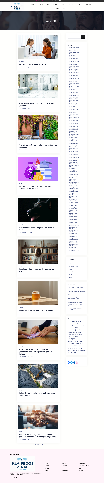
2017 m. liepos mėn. (73, 208)
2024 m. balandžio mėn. (74, 87)
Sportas (70, 274)
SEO (68, 343)
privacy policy (82, 463)
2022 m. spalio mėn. (73, 114)
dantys (73, 324)
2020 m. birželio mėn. (73, 154)
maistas (69, 334)
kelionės (83, 330)
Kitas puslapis (41, 444)
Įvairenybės (21, 61)
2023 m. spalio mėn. (73, 97)
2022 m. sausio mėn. (73, 126)
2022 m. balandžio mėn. (74, 123)
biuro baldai (69, 324)
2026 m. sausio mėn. (73, 58)
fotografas (73, 327)
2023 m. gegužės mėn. (74, 103)
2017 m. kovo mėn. (73, 214)
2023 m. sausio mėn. (73, 109)
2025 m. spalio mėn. (73, 63)
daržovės (70, 326)
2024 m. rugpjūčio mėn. (74, 83)
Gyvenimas (21, 307)
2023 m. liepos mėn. (73, 100)
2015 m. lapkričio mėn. (74, 239)
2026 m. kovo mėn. (73, 55)
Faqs (80, 468)
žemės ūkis (70, 352)
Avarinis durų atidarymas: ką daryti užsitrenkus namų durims (38, 146)
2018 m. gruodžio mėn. (74, 182)
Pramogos (71, 271)
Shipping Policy (65, 470)
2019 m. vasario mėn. (73, 179)
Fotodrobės (69, 327)
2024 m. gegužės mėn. (74, 86)
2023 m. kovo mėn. (73, 106)
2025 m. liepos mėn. (73, 67)
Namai (20, 100)
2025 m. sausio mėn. (73, 75)
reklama (73, 341)
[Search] (83, 37)
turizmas (70, 350)
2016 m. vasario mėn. (73, 235)
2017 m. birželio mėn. (73, 210)
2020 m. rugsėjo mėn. (73, 149)
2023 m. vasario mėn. (73, 108)
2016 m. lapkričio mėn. (74, 221)
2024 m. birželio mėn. (73, 84)
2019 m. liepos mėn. (73, 171)
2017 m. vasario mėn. (73, 216)
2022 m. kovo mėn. (73, 125)
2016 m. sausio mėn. (73, 236)
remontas (80, 341)
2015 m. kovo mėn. (73, 252)
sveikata (76, 346)
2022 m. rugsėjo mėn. (73, 115)
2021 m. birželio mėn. (73, 137)
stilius (69, 346)
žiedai (75, 352)
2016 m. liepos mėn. (73, 227)
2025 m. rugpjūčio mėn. (74, 66)
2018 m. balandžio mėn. (74, 194)
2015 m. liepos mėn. (73, 245)
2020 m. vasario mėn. (73, 160)
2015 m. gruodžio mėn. (74, 238)
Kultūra (70, 268)
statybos (80, 343)
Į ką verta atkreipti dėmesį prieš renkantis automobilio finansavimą (35, 187)
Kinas (70, 265)
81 (35, 444)
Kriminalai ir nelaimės (73, 266)
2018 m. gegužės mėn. (73, 193)
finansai (82, 326)
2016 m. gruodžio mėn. (74, 219)
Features (47, 470)
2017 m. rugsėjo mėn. (73, 205)
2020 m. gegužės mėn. (74, 156)
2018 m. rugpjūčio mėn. (74, 188)
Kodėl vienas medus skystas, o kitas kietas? (36, 310)
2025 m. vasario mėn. (73, 74)
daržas (81, 324)
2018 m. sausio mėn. (73, 199)
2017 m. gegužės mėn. (73, 211)
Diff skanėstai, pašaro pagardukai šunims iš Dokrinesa (36, 228)
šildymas (82, 350)
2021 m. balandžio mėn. (74, 140)
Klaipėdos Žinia (14, 454)
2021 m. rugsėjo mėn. (73, 132)
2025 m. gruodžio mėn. (74, 60)
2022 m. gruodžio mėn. (74, 111)
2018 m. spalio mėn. (73, 185)
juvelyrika (78, 330)
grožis (76, 327)
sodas (70, 343)
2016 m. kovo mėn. (73, 233)
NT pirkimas (69, 336)
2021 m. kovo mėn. (73, 142)
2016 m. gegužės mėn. (73, 230)
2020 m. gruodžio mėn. (74, 146)
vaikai (74, 350)
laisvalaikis (70, 332)
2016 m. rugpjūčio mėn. (74, 225)
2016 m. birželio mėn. (73, 228)
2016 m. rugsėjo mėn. (73, 224)
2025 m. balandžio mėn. (74, 72)
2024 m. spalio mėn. (73, 80)
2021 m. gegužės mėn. (73, 139)
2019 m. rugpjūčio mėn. (74, 170)
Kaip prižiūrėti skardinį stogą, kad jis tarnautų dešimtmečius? (37, 394)
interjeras (71, 330)
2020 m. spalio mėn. (73, 148)
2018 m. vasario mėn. (73, 197)
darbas (77, 324)
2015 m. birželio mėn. (73, 247)
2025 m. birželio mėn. (73, 69)
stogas (72, 346)
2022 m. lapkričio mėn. (74, 112)
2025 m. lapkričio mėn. (74, 61)
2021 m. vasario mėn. (73, 143)
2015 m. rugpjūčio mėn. (74, 244)
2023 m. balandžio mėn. (74, 105)
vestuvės (77, 350)
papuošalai (75, 336)
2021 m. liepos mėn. (73, 135)
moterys (76, 334)
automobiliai (72, 321)
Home (46, 463)
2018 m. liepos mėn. (73, 190)
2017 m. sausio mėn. (73, 218)
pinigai (84, 338)
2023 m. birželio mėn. (73, 101)
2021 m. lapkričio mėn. (73, 129)
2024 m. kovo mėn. (73, 89)
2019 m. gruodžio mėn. (74, 163)
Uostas (70, 275)
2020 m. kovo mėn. (73, 159)
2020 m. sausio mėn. (73, 162)
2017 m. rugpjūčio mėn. (74, 207)
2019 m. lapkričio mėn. (74, 165)
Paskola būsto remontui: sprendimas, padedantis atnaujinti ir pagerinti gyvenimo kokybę (36, 351)
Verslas (20, 183)
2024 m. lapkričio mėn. (74, 78)
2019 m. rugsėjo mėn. (73, 168)
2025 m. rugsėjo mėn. (73, 64)
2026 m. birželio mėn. (73, 50)
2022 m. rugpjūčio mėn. (74, 117)
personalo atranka (78, 338)
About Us (47, 465)
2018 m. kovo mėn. (73, 196)
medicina (73, 334)
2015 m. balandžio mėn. (74, 250)
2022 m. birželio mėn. (73, 120)
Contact (81, 470)
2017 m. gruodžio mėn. (73, 201)
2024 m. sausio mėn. (73, 92)
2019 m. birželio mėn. (73, 173)
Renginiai (71, 272)
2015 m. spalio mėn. (73, 241)
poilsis (69, 341)
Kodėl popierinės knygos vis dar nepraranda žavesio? (36, 270)
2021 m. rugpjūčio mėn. (74, 134)
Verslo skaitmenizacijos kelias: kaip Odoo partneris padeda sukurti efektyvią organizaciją (38, 435)
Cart (63, 468)
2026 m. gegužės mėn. (74, 52)
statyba (74, 343)
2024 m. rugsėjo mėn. (73, 81)
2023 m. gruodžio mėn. (74, 94)
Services (47, 468)
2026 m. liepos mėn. (73, 49)
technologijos (77, 348)
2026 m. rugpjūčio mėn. (74, 47)
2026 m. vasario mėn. (73, 56)
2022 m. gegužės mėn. (74, 122)
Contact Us (64, 465)
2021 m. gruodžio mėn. (73, 128)
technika (70, 348)
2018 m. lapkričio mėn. (74, 183)
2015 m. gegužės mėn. (73, 249)
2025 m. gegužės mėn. (74, 70)
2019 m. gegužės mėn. (73, 174)
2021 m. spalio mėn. (73, 131)
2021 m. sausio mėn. (73, 145)
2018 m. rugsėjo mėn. (73, 187)
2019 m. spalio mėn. (73, 166)
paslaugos (71, 339)
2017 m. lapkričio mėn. (73, 202)
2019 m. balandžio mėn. (74, 176)
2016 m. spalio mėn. (73, 222)
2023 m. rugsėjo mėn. (73, 98)
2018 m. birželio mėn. (73, 191)
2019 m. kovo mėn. (73, 177)
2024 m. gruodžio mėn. (74, 77)
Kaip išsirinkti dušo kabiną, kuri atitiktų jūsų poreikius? (36, 104)
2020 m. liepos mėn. (73, 153)
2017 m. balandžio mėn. (74, 213)
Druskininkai (75, 326)
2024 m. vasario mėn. (73, 91)
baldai (80, 321)
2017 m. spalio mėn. (73, 204)
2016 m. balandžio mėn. (74, 231)
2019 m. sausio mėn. (73, 180)
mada (79, 332)
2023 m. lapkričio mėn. (74, 95)
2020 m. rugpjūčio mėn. (74, 151)
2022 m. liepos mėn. (73, 118)
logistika (75, 332)
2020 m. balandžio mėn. (74, 157)
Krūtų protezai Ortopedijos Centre (32, 64)
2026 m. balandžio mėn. (74, 53)
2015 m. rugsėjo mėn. (73, 242)
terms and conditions (84, 465)
